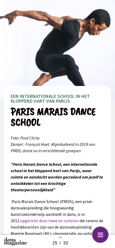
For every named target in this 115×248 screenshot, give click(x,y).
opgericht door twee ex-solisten (49, 220)
